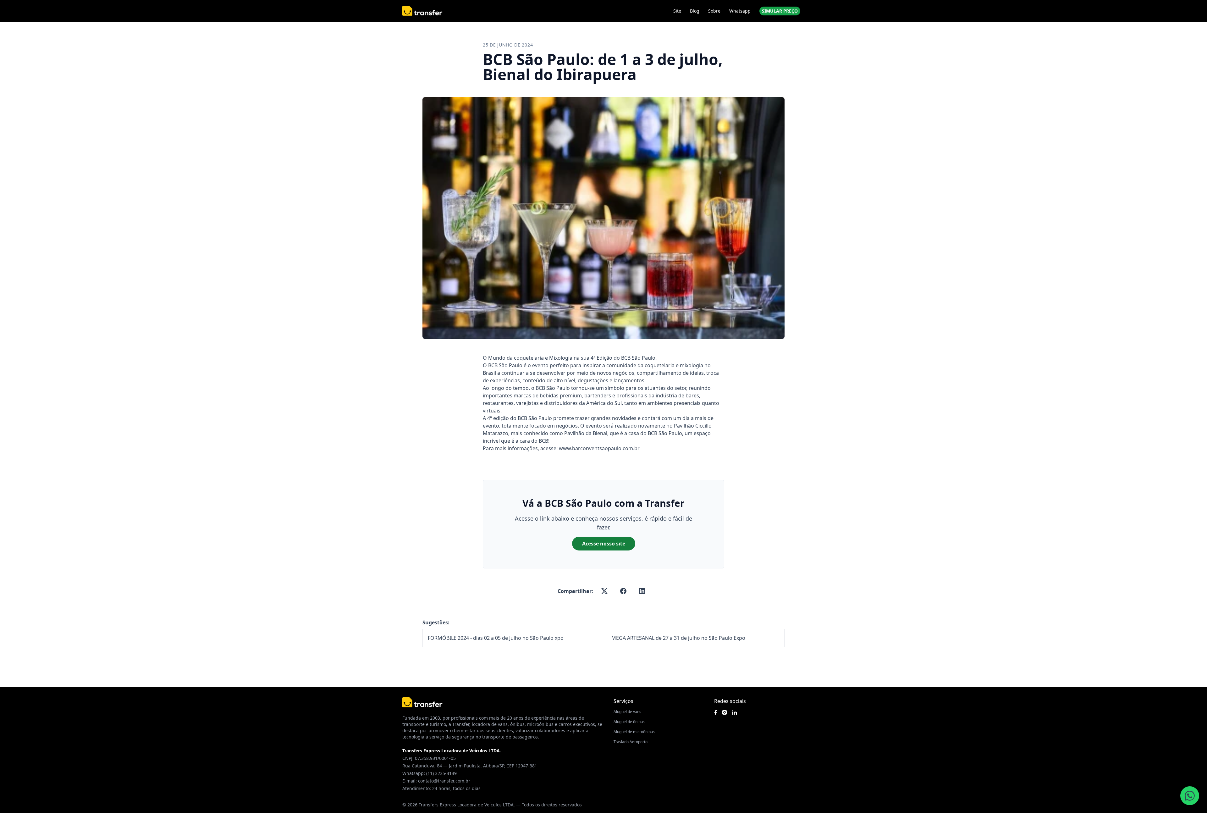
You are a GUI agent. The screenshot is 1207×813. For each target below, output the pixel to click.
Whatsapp (740, 11)
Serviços (623, 701)
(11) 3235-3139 (441, 773)
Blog (694, 11)
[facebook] (623, 591)
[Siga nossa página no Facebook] (715, 712)
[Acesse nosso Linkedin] (734, 712)
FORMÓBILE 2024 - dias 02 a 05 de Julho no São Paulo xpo (496, 637)
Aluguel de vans (627, 711)
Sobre (714, 11)
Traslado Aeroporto (631, 741)
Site (677, 11)
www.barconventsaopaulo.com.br (599, 448)
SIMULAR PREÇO (780, 11)
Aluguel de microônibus (634, 731)
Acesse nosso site (603, 543)
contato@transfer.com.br (444, 781)
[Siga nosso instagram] (724, 712)
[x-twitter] (604, 591)
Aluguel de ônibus (629, 721)
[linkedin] (642, 591)
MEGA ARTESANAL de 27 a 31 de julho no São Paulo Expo (678, 637)
